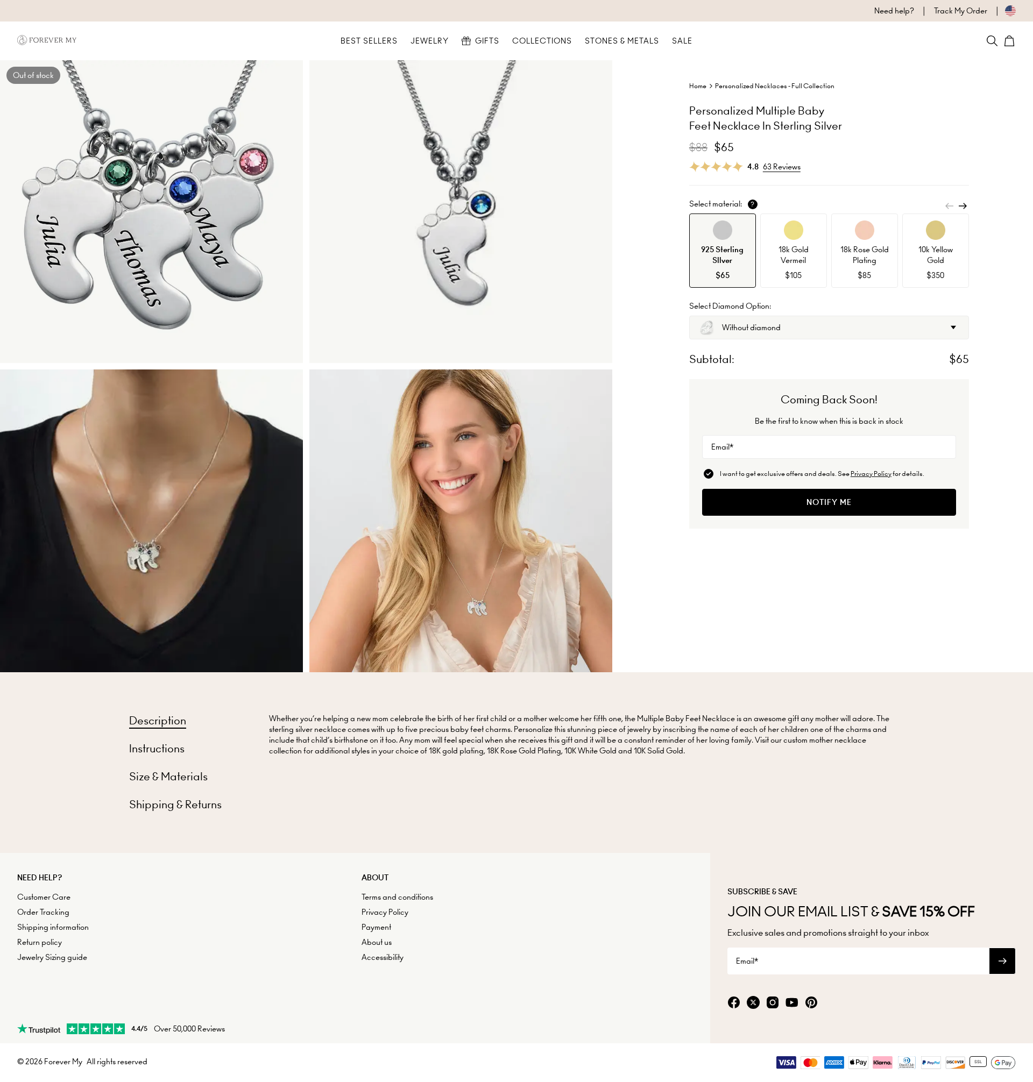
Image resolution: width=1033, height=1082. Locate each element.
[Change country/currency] (1001, 10)
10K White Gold (590, 751)
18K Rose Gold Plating (524, 751)
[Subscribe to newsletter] (1002, 961)
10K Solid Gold (658, 751)
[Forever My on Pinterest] (811, 1003)
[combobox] (829, 327)
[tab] (157, 720)
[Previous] (949, 206)
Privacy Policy (871, 473)
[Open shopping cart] (1009, 40)
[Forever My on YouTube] (792, 1003)
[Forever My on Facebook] (733, 1003)
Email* (722, 447)
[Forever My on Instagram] (772, 1003)
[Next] (962, 206)
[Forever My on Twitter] (753, 1003)
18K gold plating (456, 751)
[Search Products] (992, 40)
